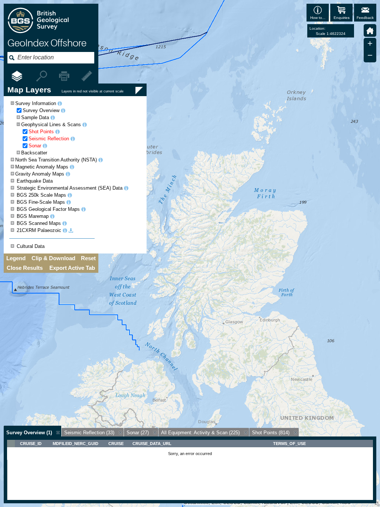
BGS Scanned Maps (39, 223)
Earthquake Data (35, 181)
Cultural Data (31, 246)
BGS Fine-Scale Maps (41, 202)
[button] (370, 30)
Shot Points (41, 131)
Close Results (25, 268)
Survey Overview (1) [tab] (29, 432)
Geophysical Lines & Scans (51, 124)
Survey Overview (41, 110)
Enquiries (342, 18)
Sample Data (35, 117)
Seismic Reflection (49, 138)
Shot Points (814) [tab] (270, 432)
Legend (16, 258)
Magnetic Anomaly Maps (41, 167)
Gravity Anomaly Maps (39, 174)
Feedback (365, 18)
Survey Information (35, 103)
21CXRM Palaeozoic (39, 230)
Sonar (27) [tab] (138, 432)
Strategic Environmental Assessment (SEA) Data (69, 188)
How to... (317, 18)
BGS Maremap (33, 216)
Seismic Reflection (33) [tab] (89, 432)
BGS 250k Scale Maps (41, 195)
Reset (88, 258)
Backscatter (34, 153)
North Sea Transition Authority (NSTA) (56, 160)
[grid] (190, 470)
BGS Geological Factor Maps (48, 209)
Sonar (35, 145)
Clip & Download (53, 258)
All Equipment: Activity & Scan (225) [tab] (200, 432)
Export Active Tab (72, 268)
